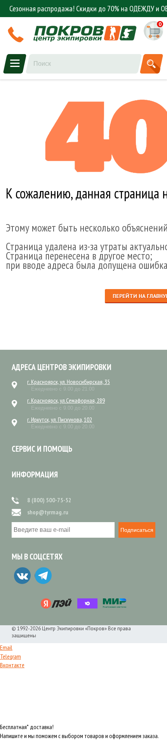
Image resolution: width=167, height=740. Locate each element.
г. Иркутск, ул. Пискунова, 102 (59, 419)
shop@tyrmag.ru (47, 512)
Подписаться (136, 530)
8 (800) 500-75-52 (49, 500)
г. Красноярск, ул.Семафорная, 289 (66, 400)
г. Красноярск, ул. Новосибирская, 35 (68, 382)
